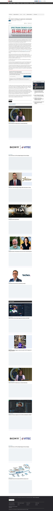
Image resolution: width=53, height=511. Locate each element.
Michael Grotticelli (14, 20)
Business (10, 101)
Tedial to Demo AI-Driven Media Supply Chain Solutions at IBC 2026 (39, 87)
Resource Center (26, 3)
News (11, 3)
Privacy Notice (11, 79)
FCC (24, 14)
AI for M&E (35, 14)
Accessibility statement (12, 504)
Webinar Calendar (29, 14)
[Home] (9, 3)
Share (10, 23)
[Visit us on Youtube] (38, 1)
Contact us (27, 504)
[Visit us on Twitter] (36, 1)
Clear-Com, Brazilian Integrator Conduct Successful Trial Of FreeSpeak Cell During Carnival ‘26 (39, 91)
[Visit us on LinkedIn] (37, 1)
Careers (19, 504)
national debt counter (25, 50)
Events (22, 3)
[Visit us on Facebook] (34, 1)
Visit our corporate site (36, 497)
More (35, 3)
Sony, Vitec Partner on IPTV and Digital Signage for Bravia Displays (39, 102)
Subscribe (31, 3)
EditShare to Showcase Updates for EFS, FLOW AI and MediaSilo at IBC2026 (39, 99)
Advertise (36, 504)
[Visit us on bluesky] (39, 1)
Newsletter (30, 23)
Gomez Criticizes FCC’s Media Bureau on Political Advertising (39, 95)
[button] (43, 1)
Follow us (26, 23)
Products (18, 3)
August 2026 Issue (16, 14)
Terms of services (19, 78)
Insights (14, 3)
